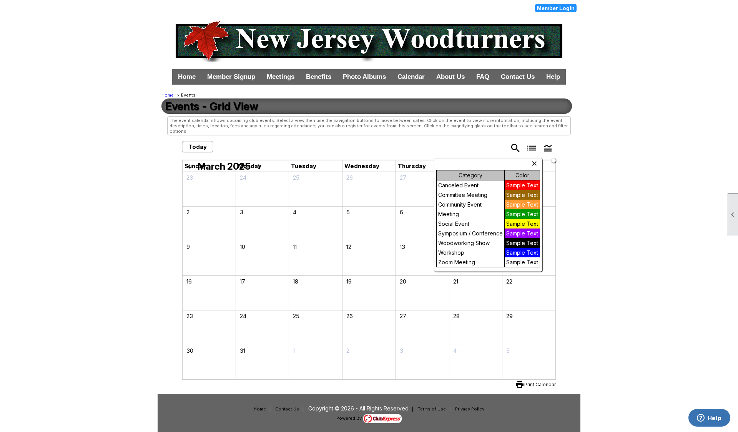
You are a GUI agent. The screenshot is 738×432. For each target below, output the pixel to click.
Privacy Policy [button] (469, 409)
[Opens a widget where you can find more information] (709, 418)
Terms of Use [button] (432, 409)
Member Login (556, 8)
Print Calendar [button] (540, 384)
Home (187, 76)
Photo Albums (364, 76)
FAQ (482, 76)
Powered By (349, 418)
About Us (450, 76)
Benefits (318, 76)
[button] (548, 147)
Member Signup (231, 76)
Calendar (411, 76)
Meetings (280, 76)
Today (197, 146)
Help (553, 76)
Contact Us (518, 76)
